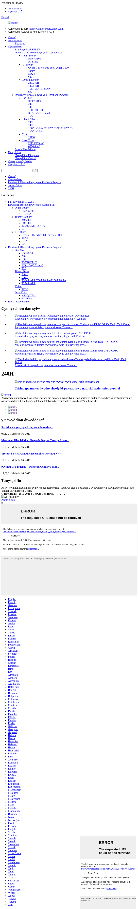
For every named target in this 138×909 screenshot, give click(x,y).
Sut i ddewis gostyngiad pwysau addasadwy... (27, 427)
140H (31, 125)
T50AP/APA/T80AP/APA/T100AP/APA (50, 128)
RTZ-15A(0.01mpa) (39, 113)
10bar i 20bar (29, 119)
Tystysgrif (20, 43)
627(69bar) (34, 146)
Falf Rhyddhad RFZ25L (28, 49)
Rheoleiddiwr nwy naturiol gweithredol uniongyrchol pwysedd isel (50, 318)
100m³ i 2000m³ (30, 79)
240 (30, 103)
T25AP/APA (35, 131)
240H (31, 122)
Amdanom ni (15, 8)
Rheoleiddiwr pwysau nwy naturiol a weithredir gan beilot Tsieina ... (51, 336)
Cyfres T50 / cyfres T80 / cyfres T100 (48, 67)
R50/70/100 (34, 58)
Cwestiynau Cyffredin (20, 161)
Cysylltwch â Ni (16, 11)
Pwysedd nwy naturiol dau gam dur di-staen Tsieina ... (44, 327)
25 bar (25, 134)
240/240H (33, 82)
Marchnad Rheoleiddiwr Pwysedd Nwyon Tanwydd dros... (35, 440)
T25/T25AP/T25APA (40, 88)
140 (30, 107)
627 (30, 76)
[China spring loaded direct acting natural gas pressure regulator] (57, 381)
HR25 (31, 73)
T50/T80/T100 (36, 110)
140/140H (33, 85)
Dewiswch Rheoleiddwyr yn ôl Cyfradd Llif (38, 52)
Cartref (11, 37)
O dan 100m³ (29, 55)
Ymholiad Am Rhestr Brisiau (16, 490)
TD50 (31, 70)
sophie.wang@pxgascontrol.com (46, 28)
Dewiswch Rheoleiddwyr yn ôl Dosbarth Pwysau (41, 94)
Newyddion (14, 152)
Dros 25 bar (28, 140)
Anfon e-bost (8, 499)
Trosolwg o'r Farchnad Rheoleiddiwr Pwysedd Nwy (31, 453)
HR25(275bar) (36, 143)
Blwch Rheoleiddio (25, 149)
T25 (30, 116)
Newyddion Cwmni (25, 158)
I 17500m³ (27, 64)
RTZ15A (33, 61)
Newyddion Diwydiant (27, 155)
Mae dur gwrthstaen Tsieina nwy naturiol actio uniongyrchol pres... (50, 344)
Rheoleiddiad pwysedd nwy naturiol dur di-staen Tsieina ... (46, 365)
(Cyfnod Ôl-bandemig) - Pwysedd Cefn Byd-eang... (30, 466)
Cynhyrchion (15, 46)
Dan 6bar (26, 97)
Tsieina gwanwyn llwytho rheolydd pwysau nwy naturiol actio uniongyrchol (67, 388)
